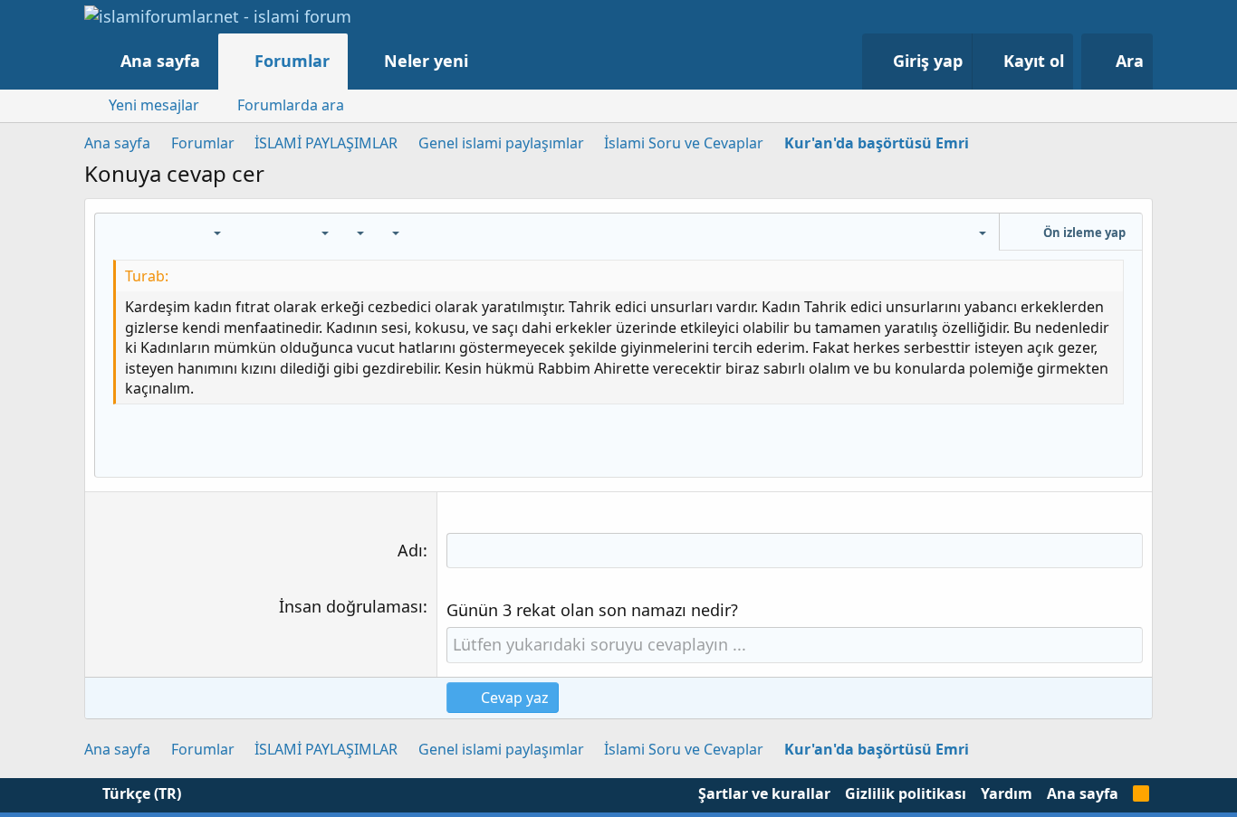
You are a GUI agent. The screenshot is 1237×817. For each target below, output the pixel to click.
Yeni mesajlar (154, 105)
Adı (410, 550)
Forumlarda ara (290, 105)
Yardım (1006, 793)
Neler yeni (426, 60)
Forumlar (292, 60)
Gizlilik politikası (905, 793)
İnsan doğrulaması (351, 606)
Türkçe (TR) (140, 793)
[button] (487, 61)
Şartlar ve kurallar (764, 793)
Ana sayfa (160, 60)
